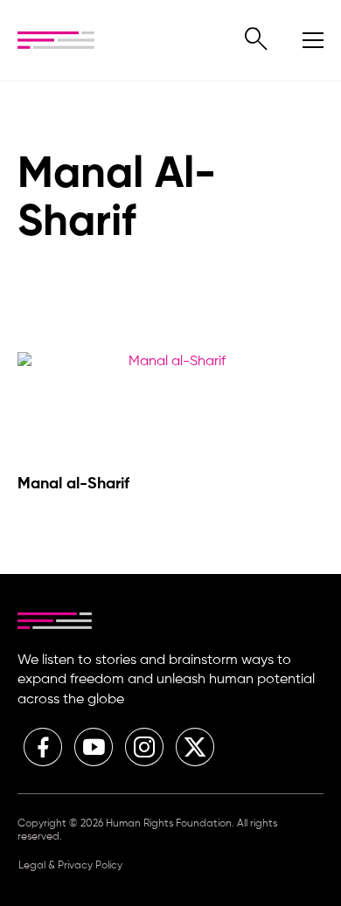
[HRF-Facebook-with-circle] (42, 747)
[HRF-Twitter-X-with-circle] (195, 747)
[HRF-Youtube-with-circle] (93, 747)
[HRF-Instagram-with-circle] (144, 747)
